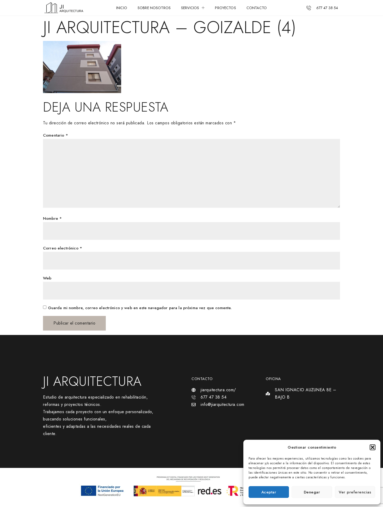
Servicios (190, 7)
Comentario (55, 135)
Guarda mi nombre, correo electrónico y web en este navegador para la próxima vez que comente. (140, 308)
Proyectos (225, 7)
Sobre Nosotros (154, 7)
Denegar (312, 492)
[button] (372, 447)
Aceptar (268, 492)
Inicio (121, 7)
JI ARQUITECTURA (92, 381)
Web (47, 278)
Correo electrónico (62, 248)
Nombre (52, 218)
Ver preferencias (355, 492)
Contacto (256, 7)
